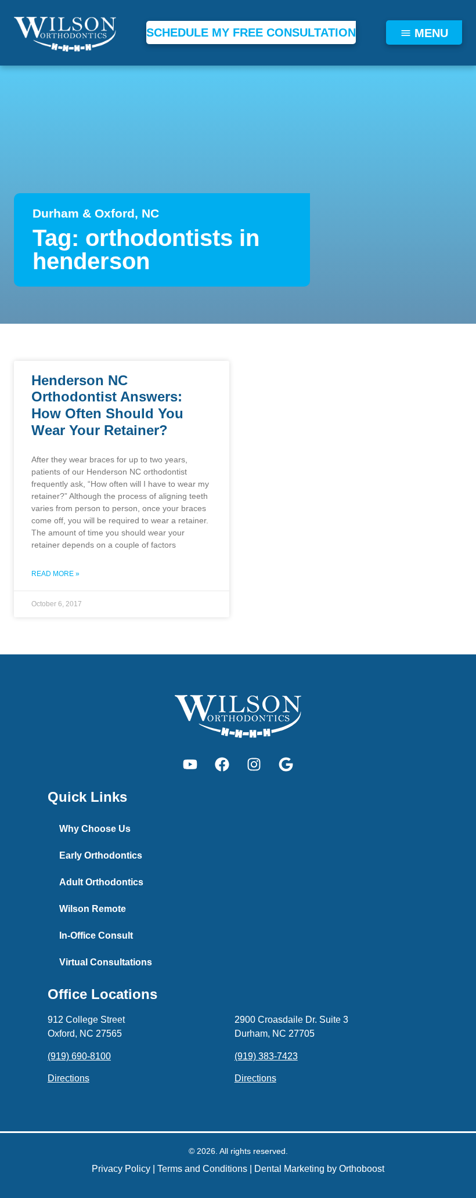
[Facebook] (222, 764)
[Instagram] (254, 764)
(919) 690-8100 (79, 1056)
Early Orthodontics (100, 855)
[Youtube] (190, 764)
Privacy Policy (121, 1169)
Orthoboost (361, 1169)
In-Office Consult (96, 935)
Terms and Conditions (202, 1169)
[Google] (286, 764)
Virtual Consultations (105, 962)
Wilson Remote (92, 909)
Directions (68, 1078)
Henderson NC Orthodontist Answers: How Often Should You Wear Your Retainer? (107, 405)
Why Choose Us (95, 829)
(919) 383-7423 (266, 1056)
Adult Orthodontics (101, 882)
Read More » (55, 574)
